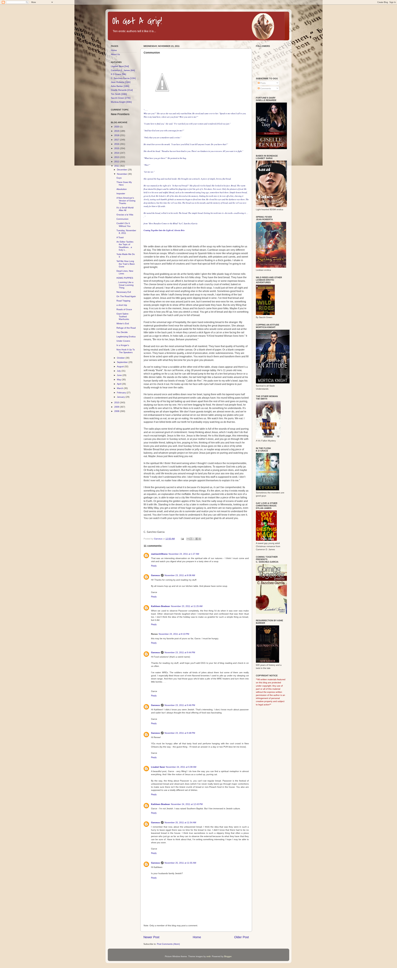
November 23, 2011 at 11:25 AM (187, 606)
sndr (208, 956)
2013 (117, 157)
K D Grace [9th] (118, 74)
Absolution (121, 189)
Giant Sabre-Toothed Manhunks (122, 316)
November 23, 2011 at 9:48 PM (180, 733)
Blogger (228, 956)
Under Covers (123, 341)
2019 (117, 131)
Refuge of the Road (126, 328)
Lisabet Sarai (158, 767)
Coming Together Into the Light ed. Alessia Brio (164, 230)
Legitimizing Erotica (126, 336)
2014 (117, 153)
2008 (117, 411)
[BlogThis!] (190, 538)
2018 (117, 135)
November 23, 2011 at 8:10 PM (174, 634)
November (122, 174)
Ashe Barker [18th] (120, 86)
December (122, 169)
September (122, 362)
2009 (117, 407)
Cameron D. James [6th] (123, 70)
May (119, 379)
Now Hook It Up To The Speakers (125, 350)
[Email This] (188, 538)
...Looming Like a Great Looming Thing (125, 285)
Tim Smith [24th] (119, 94)
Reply (154, 565)
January (121, 397)
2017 (117, 139)
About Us (115, 54)
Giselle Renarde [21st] (122, 90)
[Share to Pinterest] (199, 538)
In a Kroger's (122, 345)
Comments (265, 88)
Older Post (241, 937)
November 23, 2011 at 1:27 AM (184, 554)
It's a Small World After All (125, 208)
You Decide (122, 332)
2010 (117, 402)
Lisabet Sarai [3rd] (120, 66)
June (119, 375)
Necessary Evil (123, 292)
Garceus (155, 575)
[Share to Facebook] (196, 538)
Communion (122, 219)
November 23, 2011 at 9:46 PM (180, 705)
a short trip (121, 305)
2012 (117, 161)
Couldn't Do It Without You (123, 224)
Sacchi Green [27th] (120, 98)
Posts (263, 83)
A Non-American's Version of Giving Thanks (125, 200)
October (121, 358)
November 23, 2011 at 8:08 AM (180, 575)
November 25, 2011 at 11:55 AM (180, 863)
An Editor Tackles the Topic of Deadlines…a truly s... (124, 245)
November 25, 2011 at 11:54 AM (180, 822)
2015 (117, 148)
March (120, 388)
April (119, 384)
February (122, 392)
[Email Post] (182, 538)
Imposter (120, 193)
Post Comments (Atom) (168, 944)
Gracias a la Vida (124, 214)
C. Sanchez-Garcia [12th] (123, 78)
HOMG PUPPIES (124, 278)
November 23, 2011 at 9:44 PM (180, 652)
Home (197, 937)
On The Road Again (126, 296)
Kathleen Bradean (160, 606)
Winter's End (122, 323)
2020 (117, 126)
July (119, 371)
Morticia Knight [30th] (121, 102)
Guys (119, 178)
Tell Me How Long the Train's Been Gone (125, 264)
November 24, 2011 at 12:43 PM (187, 804)
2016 (117, 144)
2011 (117, 166)
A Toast (120, 237)
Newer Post (151, 937)
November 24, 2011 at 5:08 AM (181, 767)
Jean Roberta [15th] (120, 82)
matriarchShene (159, 554)
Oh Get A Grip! (137, 21)
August (120, 366)
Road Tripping (123, 300)
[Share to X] (193, 538)
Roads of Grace (124, 309)
